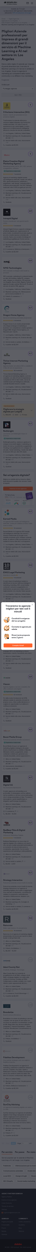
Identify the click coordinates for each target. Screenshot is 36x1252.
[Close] (32, 604)
